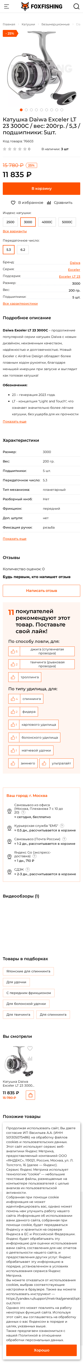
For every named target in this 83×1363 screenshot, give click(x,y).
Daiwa (75, 263)
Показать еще (15, 421)
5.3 (8, 250)
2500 (10, 222)
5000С (67, 222)
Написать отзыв (41, 590)
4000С (47, 222)
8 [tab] (56, 109)
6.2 (23, 250)
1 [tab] (21, 109)
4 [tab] (36, 109)
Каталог (6, 6)
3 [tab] (31, 109)
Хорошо (41, 1350)
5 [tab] (41, 109)
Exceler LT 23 (69, 277)
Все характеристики (20, 303)
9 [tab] (61, 109)
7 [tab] (51, 109)
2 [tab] (26, 109)
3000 (28, 222)
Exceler (74, 270)
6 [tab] (46, 109)
